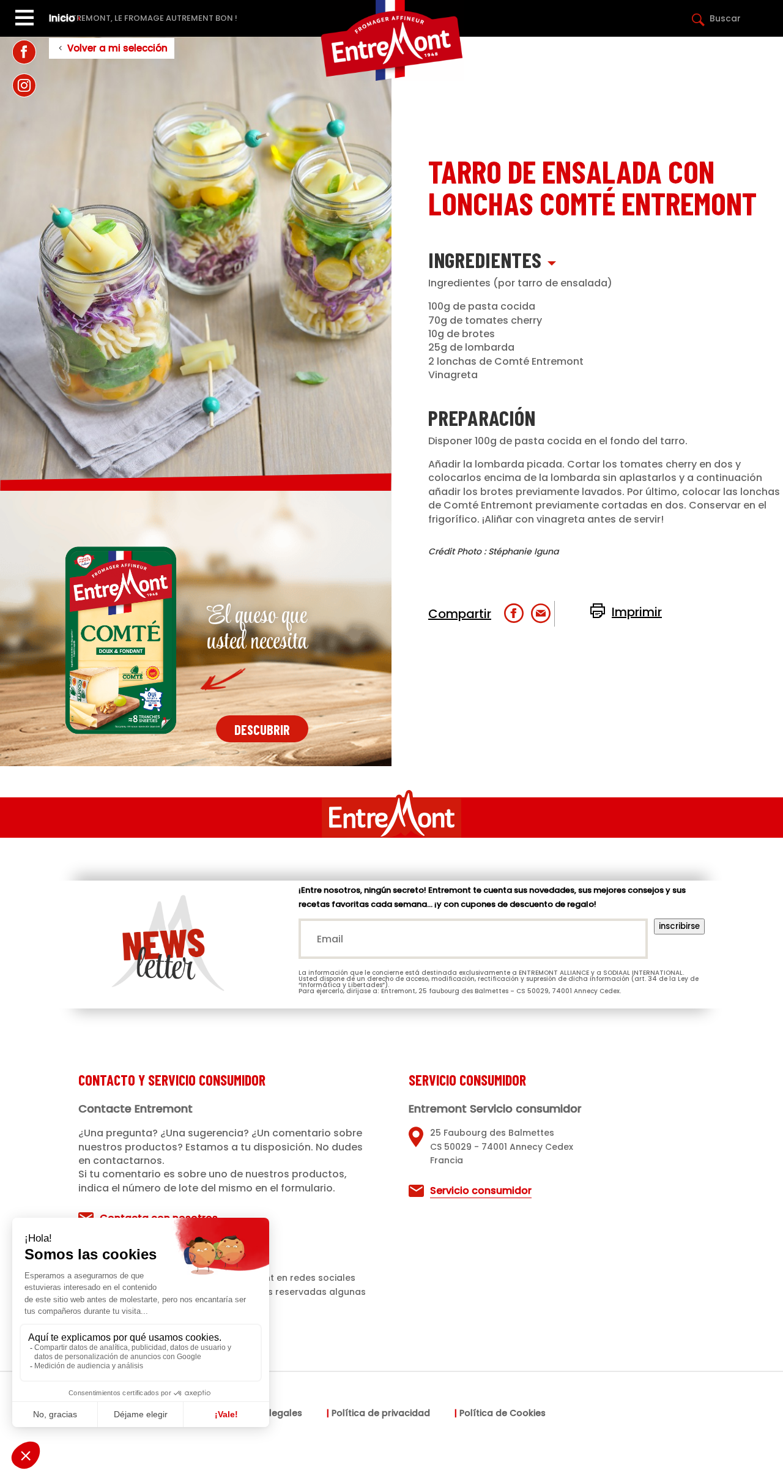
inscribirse (679, 926)
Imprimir (637, 612)
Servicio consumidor (481, 1190)
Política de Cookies (502, 1414)
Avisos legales (270, 1414)
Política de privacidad (381, 1414)
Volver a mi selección (117, 48)
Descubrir (262, 729)
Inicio (62, 18)
